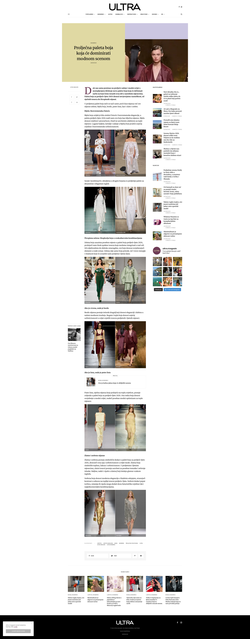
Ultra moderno (111, 544)
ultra (141, 543)
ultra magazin (101, 544)
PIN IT (101, 153)
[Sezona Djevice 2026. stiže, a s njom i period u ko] (167, 271)
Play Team (137, 628)
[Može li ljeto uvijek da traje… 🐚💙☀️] (157, 281)
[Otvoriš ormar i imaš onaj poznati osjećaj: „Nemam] (157, 261)
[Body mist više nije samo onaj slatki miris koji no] (177, 281)
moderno (121, 543)
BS (162, 14)
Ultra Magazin (74, 87)
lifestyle (99, 543)
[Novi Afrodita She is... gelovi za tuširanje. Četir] (177, 271)
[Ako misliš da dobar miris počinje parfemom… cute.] (167, 281)
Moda (100, 380)
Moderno (93, 43)
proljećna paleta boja (132, 543)
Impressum (125, 634)
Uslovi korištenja (125, 631)
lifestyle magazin (108, 543)
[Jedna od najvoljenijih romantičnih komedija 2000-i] (167, 261)
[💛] (157, 271)
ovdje (15, 627)
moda (115, 543)
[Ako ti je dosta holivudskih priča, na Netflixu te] (177, 261)
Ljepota (89, 595)
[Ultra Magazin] (125, 6)
